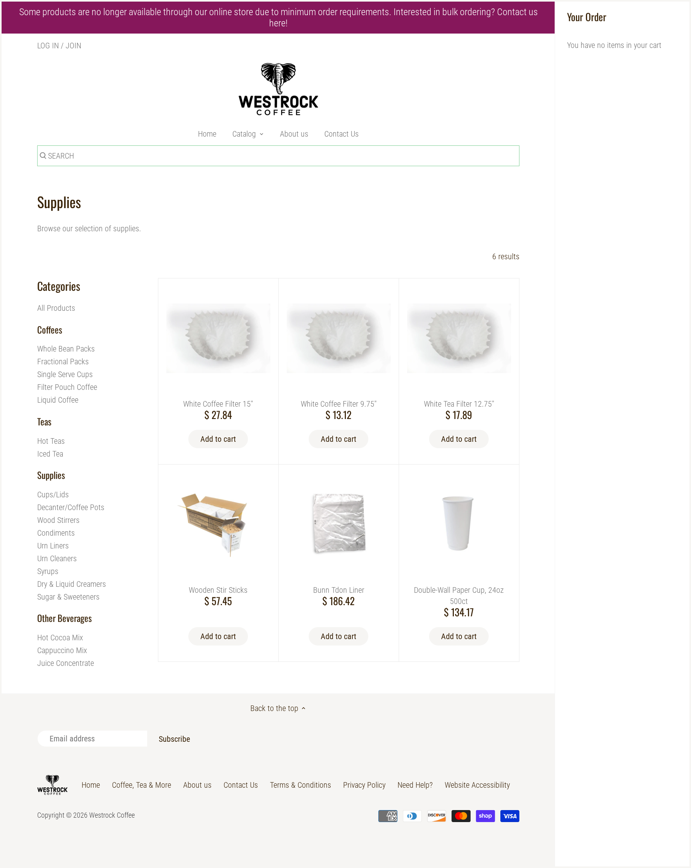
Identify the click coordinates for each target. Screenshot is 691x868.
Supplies (51, 475)
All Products (56, 308)
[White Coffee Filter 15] (218, 338)
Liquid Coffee (57, 400)
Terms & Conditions (300, 785)
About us (197, 785)
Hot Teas (51, 441)
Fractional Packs (63, 361)
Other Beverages (64, 618)
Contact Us (241, 785)
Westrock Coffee (112, 815)
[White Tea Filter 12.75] (459, 338)
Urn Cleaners (57, 558)
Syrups (47, 571)
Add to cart (218, 439)
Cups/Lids (53, 494)
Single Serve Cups (65, 374)
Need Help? (415, 785)
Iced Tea (50, 454)
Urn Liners (53, 545)
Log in (48, 45)
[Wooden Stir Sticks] (218, 524)
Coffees (49, 329)
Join (73, 45)
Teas (44, 421)
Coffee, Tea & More (141, 785)
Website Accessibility (477, 785)
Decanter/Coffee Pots (70, 507)
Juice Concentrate (65, 663)
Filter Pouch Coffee (67, 387)
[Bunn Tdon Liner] (339, 524)
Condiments (56, 533)
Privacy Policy (364, 785)
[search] (42, 157)
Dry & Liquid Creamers (71, 584)
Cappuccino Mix (62, 650)
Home (91, 785)
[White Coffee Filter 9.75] (339, 338)
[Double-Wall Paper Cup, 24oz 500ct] (459, 524)
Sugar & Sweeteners (68, 597)
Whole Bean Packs (66, 349)
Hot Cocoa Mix (60, 637)
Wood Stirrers (58, 520)
